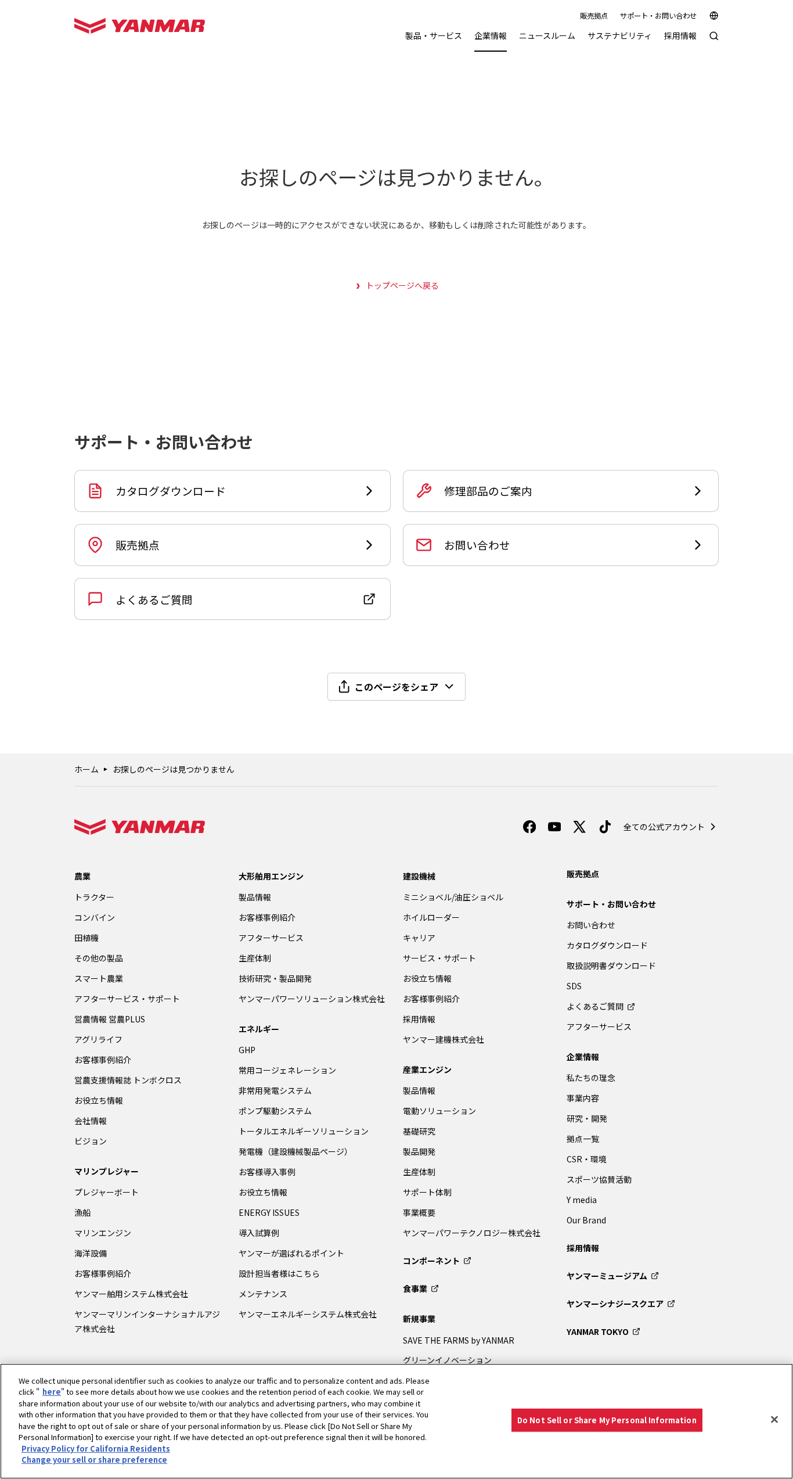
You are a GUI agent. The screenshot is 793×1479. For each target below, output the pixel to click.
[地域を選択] (714, 15)
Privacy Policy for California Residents (95, 1448)
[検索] (714, 41)
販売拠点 (594, 15)
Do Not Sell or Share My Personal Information (607, 1420)
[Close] (774, 1420)
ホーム (86, 769)
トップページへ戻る (402, 285)
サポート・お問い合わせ (658, 15)
